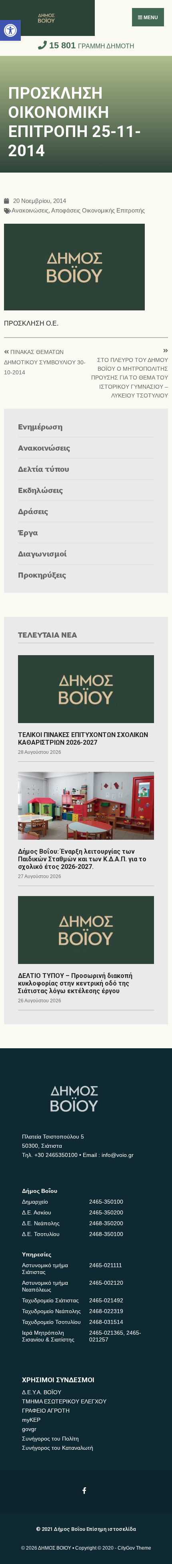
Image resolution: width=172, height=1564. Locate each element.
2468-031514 (106, 1322)
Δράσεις (33, 511)
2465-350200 (106, 1212)
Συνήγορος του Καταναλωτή (57, 1448)
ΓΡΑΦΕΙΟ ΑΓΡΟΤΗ (46, 1411)
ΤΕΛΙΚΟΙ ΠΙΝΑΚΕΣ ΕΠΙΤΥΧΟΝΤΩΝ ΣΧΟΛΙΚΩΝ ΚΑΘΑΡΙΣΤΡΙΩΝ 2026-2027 (83, 738)
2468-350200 (106, 1223)
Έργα (28, 532)
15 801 (90, 45)
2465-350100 (106, 1202)
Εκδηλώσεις (40, 490)
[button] (10, 30)
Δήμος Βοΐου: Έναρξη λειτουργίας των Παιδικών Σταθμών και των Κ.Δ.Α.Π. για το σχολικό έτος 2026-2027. (82, 859)
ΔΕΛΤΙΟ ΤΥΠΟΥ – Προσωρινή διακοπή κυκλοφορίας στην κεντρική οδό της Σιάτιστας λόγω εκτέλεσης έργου (75, 983)
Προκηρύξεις (42, 575)
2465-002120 (106, 1283)
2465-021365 (106, 1333)
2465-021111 (105, 1265)
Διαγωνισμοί (42, 553)
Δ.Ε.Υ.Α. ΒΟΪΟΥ (41, 1392)
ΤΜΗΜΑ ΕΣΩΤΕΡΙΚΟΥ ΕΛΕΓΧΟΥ (64, 1401)
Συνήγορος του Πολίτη (50, 1439)
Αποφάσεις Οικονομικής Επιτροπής (98, 211)
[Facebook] (85, 1491)
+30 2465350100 (56, 1155)
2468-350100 (106, 1234)
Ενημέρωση (40, 426)
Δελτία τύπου (43, 469)
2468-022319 (106, 1311)
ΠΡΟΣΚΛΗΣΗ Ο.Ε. (33, 323)
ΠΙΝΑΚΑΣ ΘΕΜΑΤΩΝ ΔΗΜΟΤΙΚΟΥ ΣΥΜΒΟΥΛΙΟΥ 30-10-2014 (45, 362)
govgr (29, 1429)
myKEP (31, 1420)
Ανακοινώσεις (30, 211)
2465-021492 (106, 1300)
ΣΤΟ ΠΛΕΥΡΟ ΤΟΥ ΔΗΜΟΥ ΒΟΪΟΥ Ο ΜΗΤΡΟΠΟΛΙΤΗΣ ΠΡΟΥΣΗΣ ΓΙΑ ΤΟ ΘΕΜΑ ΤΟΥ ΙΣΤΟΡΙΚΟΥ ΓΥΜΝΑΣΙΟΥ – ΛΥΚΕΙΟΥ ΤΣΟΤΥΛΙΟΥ (129, 378)
